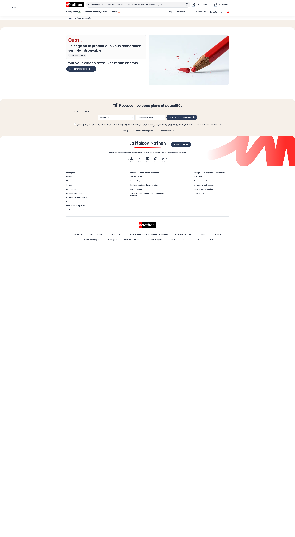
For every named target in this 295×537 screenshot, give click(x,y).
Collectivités (199, 177)
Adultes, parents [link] (136, 189)
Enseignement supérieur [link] (75, 206)
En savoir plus (125, 131)
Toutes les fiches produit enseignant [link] (80, 210)
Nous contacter (200, 12)
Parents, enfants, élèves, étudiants (144, 173)
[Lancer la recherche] (187, 4)
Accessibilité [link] (216, 234)
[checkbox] (75, 124)
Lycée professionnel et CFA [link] (76, 197)
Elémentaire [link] (70, 181)
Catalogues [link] (112, 240)
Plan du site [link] (78, 234)
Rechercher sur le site (82, 69)
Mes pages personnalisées (178, 12)
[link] (131, 159)
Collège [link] (69, 185)
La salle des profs (218, 11)
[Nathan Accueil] (75, 4)
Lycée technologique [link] (74, 193)
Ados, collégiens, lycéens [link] (140, 181)
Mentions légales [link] (96, 234)
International (199, 193)
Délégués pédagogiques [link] (91, 240)
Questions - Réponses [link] (155, 240)
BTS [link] (67, 202)
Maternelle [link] (70, 177)
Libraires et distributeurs (204, 185)
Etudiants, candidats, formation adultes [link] (144, 185)
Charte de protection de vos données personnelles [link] (148, 234)
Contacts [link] (196, 240)
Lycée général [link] (71, 189)
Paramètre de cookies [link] (183, 234)
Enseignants (71, 173)
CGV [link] (184, 240)
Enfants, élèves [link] (136, 177)
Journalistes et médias (203, 189)
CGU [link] (173, 240)
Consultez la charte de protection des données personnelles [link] (153, 131)
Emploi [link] (202, 234)
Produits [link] (210, 240)
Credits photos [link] (115, 234)
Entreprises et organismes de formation (210, 173)
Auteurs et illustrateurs (203, 181)
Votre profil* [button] (104, 117)
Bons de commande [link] (132, 240)
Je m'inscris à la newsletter (180, 117)
